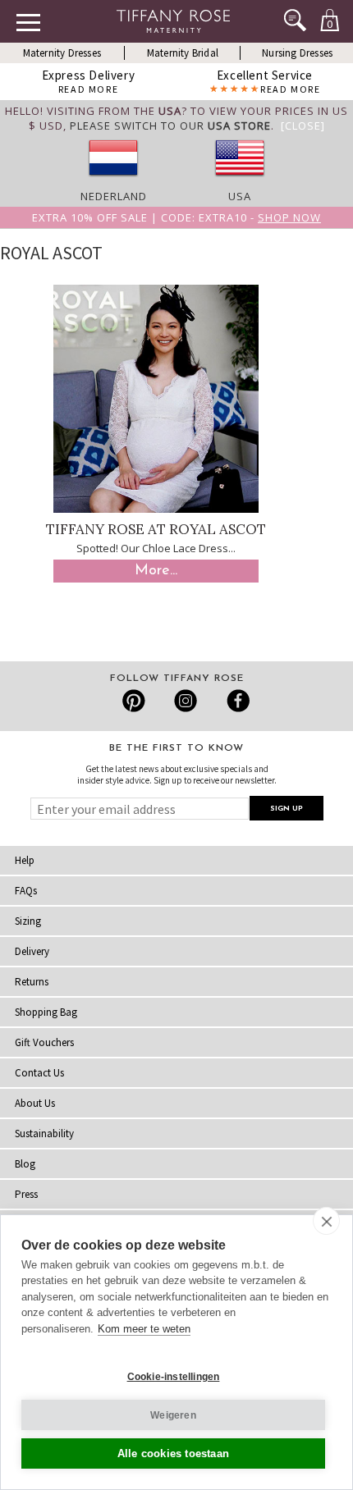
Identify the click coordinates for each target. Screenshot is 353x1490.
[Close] (303, 125)
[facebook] (236, 700)
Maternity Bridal (182, 53)
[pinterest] (134, 700)
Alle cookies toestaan (173, 1453)
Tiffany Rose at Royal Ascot (156, 529)
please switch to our (170, 125)
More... (156, 571)
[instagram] (185, 700)
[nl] (113, 181)
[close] (326, 1221)
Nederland (113, 196)
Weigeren (173, 1415)
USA (239, 196)
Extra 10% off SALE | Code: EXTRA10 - (176, 217)
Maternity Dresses (62, 53)
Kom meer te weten (144, 1329)
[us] (239, 181)
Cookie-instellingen (173, 1377)
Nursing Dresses (297, 53)
